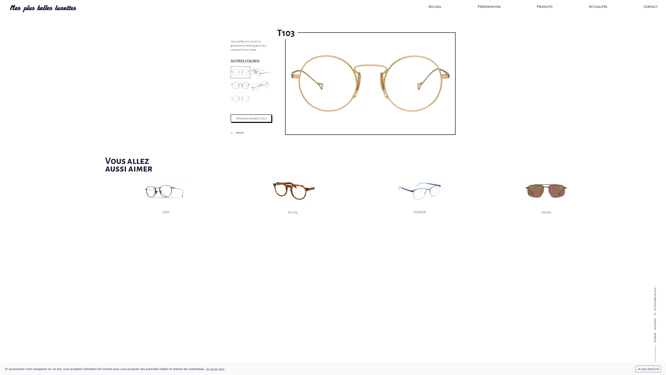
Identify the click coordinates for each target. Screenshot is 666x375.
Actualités (598, 7)
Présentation (489, 7)
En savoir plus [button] (215, 369)
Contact (651, 7)
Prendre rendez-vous (251, 118)
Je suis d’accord (648, 369)
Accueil (434, 7)
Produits (545, 7)
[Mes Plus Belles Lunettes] (43, 8)
